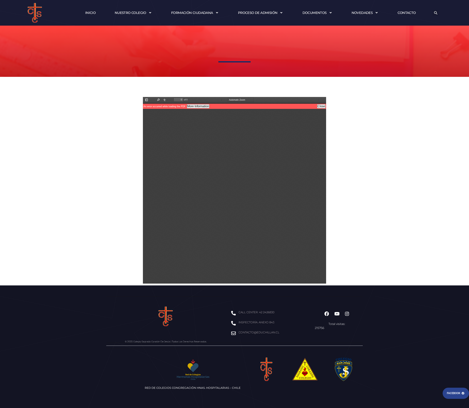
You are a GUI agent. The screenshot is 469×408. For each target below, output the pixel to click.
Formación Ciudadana (192, 13)
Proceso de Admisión (258, 13)
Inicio (90, 13)
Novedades (362, 13)
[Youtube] (336, 313)
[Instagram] (347, 313)
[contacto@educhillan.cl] (233, 333)
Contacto (407, 13)
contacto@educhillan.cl (259, 332)
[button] (436, 13)
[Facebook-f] (326, 313)
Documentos (314, 13)
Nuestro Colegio (130, 13)
